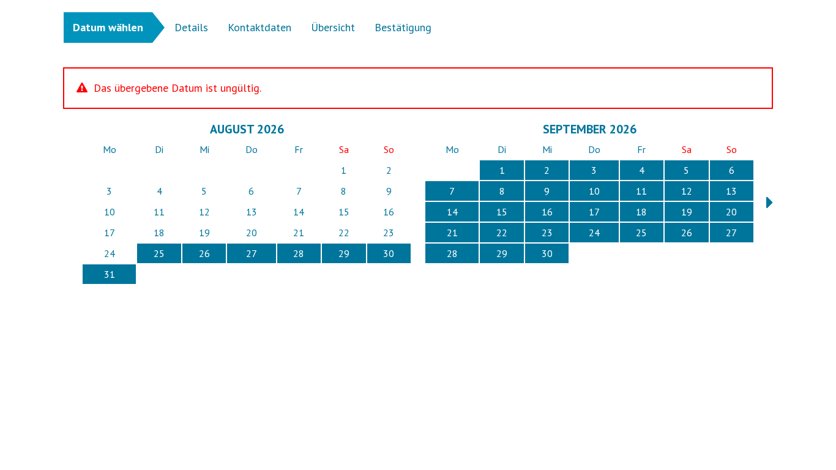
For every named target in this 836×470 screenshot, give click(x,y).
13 (731, 191)
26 (204, 253)
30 (388, 253)
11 (641, 191)
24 (594, 232)
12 (686, 191)
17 (594, 212)
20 (731, 212)
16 (547, 212)
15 (501, 212)
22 (501, 232)
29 (343, 253)
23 (547, 232)
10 (594, 191)
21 (452, 232)
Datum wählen (108, 27)
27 (251, 253)
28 (298, 253)
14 (452, 212)
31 (109, 274)
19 (686, 212)
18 (641, 212)
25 (159, 253)
